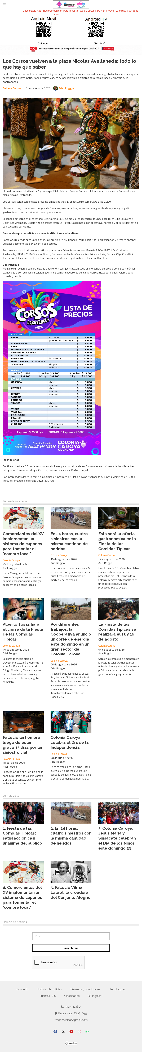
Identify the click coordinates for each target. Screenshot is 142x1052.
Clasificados (72, 996)
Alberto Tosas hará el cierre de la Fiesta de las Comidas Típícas (23, 631)
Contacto (22, 989)
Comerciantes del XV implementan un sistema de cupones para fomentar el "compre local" (23, 543)
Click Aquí (43, 43)
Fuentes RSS (48, 996)
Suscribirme (71, 948)
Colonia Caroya (12, 88)
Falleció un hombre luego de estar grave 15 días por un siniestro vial (22, 744)
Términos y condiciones (85, 989)
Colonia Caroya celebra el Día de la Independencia (70, 742)
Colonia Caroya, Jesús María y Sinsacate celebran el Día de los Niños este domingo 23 (117, 838)
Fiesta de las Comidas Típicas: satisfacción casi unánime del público (22, 835)
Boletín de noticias (15, 922)
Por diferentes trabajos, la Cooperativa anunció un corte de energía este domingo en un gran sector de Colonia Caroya (71, 639)
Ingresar (96, 996)
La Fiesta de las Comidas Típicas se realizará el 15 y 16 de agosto (117, 631)
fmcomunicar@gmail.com (71, 1020)
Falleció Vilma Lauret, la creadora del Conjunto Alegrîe (71, 892)
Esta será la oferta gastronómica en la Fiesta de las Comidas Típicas (117, 541)
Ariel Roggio (66, 88)
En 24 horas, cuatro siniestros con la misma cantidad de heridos (69, 541)
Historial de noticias (49, 989)
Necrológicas (117, 989)
